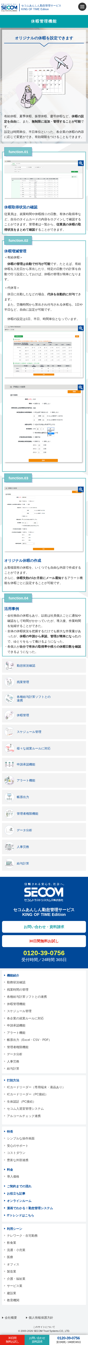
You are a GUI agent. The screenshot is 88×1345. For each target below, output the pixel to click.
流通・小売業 (16, 1250)
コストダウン (16, 1152)
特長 (10, 1131)
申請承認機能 (16, 1025)
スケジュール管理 (19, 1011)
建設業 (11, 1293)
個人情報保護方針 (41, 1317)
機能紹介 (13, 975)
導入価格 (13, 1176)
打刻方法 (13, 1080)
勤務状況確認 (16, 982)
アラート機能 (16, 1032)
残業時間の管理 (17, 989)
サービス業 (14, 1285)
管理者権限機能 (17, 1047)
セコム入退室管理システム (25, 1108)
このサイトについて (44, 1327)
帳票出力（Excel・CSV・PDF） (29, 1039)
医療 (10, 1257)
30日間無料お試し (12, 1339)
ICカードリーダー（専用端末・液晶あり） (36, 1087)
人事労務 (13, 1061)
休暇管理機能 (16, 1004)
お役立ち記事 (16, 1193)
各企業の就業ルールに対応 (25, 1018)
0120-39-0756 (44, 953)
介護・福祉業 (16, 1278)
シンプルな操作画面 (21, 1138)
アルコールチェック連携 (24, 1116)
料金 (10, 1169)
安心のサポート (17, 1145)
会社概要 (11, 1317)
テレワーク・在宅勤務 (22, 1235)
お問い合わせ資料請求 (37, 1339)
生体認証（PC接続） (21, 1101)
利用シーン (14, 1228)
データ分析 (14, 1054)
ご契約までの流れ (19, 1186)
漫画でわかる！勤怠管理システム (30, 1208)
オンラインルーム (19, 1200)
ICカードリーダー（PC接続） (27, 1094)
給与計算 (13, 1068)
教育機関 (13, 1300)
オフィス (13, 1264)
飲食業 (11, 1242)
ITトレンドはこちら (20, 1215)
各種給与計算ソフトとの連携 (27, 996)
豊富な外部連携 (17, 1160)
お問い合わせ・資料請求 (44, 927)
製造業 (11, 1271)
